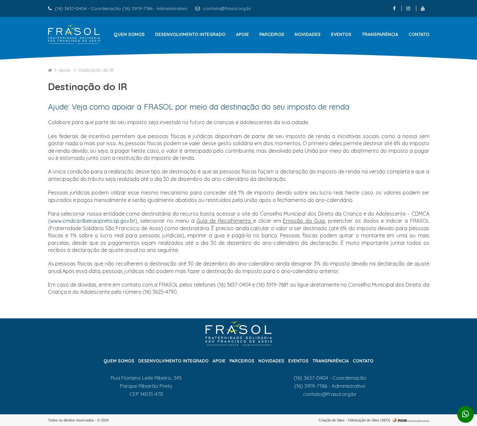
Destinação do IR (96, 70)
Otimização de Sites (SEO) (369, 420)
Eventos (341, 34)
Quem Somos (129, 34)
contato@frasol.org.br (227, 8)
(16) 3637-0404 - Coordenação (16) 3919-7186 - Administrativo (121, 8)
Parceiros (271, 34)
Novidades (308, 34)
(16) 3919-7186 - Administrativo (329, 386)
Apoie (242, 34)
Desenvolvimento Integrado (190, 34)
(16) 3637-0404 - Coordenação (330, 377)
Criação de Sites (332, 420)
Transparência (380, 34)
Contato (419, 34)
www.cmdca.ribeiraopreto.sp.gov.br (92, 221)
